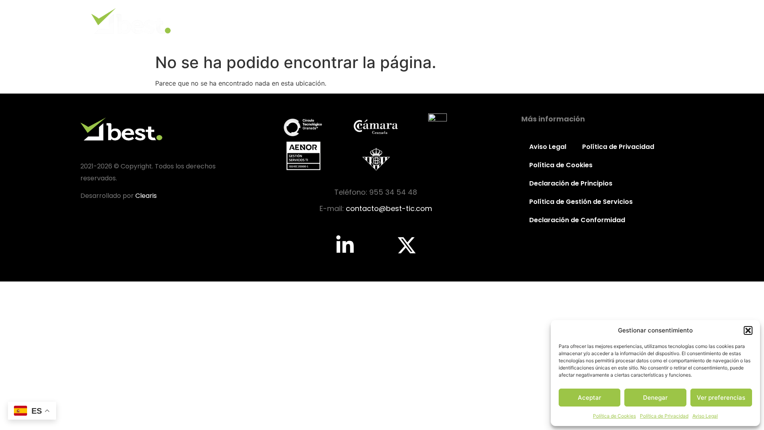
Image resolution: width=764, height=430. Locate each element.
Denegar (655, 397)
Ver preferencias (721, 397)
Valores (512, 20)
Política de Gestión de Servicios (581, 201)
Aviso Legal (705, 416)
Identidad (464, 20)
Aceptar (589, 397)
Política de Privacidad (664, 416)
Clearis (146, 195)
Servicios (560, 20)
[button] (748, 330)
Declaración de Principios (570, 183)
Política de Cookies (614, 416)
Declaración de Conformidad (577, 220)
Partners (609, 20)
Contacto (659, 20)
